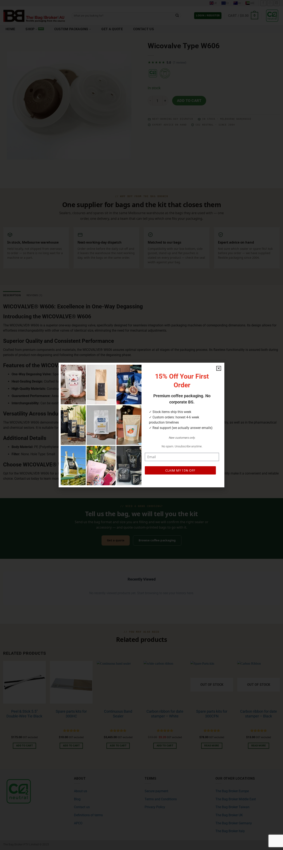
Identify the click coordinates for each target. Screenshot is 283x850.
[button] (218, 368)
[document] (141, 425)
